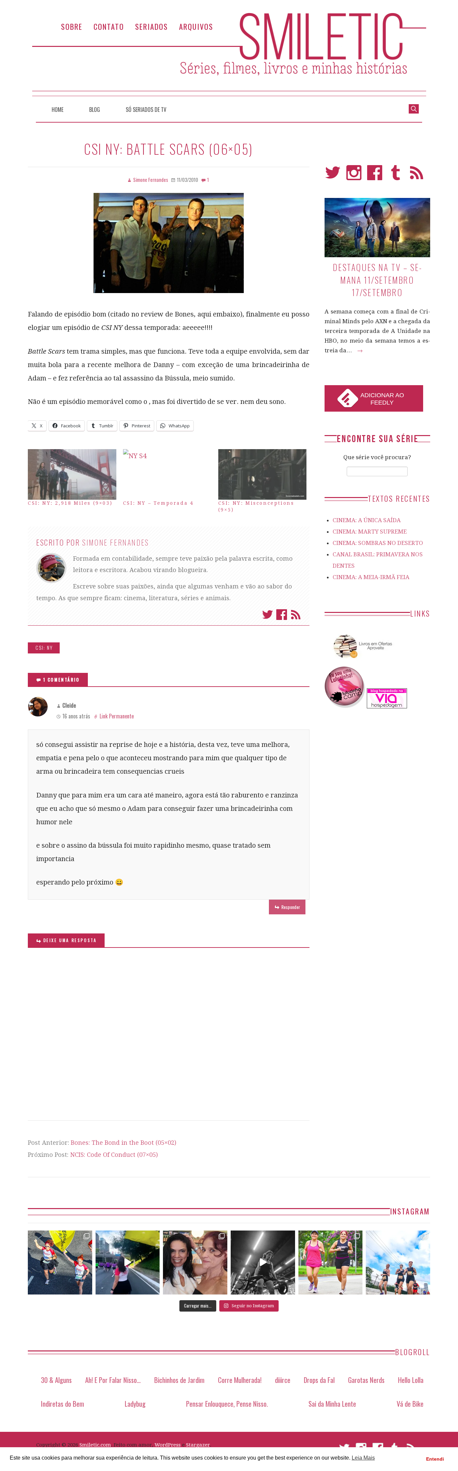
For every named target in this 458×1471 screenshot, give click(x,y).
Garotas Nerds (366, 1380)
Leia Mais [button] (363, 1458)
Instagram (353, 175)
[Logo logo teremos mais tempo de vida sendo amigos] (195, 1263)
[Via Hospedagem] (387, 706)
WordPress (168, 1445)
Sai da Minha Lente (332, 1403)
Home (57, 110)
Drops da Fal (319, 1380)
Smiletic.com (95, 1445)
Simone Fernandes (115, 542)
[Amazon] (361, 660)
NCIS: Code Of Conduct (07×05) (114, 1154)
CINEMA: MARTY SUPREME (370, 531)
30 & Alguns (56, 1380)
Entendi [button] (435, 1459)
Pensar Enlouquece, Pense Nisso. (227, 1403)
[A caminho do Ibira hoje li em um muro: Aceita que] (330, 1263)
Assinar (295, 614)
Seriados (151, 26)
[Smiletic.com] (229, 54)
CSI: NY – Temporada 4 (158, 503)
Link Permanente (117, 716)
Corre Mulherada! (240, 1380)
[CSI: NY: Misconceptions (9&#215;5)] (262, 474)
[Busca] (413, 108)
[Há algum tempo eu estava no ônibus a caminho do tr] (60, 1263)
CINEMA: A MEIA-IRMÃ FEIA (371, 577)
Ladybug (135, 1403)
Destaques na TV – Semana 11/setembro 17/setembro (377, 279)
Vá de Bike (410, 1403)
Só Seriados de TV (146, 110)
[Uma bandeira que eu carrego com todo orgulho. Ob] (128, 1263)
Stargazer (198, 1445)
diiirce (282, 1380)
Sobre (71, 26)
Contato (109, 26)
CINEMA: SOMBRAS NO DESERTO (378, 543)
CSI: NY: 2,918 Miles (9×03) (70, 503)
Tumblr (395, 175)
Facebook (281, 614)
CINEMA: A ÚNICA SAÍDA (367, 520)
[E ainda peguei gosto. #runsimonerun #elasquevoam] (263, 1263)
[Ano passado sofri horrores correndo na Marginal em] (398, 1263)
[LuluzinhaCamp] (345, 706)
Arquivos (196, 26)
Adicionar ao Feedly (382, 399)
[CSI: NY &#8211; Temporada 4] (167, 474)
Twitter (267, 614)
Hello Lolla (410, 1380)
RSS (416, 175)
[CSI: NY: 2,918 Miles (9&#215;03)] (72, 474)
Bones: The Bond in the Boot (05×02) (123, 1142)
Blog (94, 110)
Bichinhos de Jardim (179, 1380)
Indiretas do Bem (62, 1403)
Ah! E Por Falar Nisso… (113, 1380)
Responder (290, 906)
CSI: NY (44, 647)
